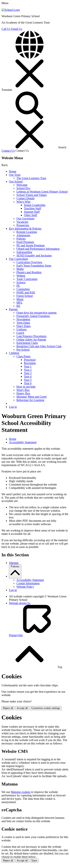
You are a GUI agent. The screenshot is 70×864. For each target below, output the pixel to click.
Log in (13, 406)
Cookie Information (28, 583)
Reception (30, 363)
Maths (20, 269)
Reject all (8, 708)
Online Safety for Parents (31, 339)
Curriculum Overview (29, 262)
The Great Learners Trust (31, 178)
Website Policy (25, 586)
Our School (16, 181)
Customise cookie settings (45, 708)
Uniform (21, 329)
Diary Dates (23, 326)
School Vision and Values (31, 195)
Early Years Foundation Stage (33, 265)
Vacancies (22, 221)
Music (20, 299)
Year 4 (28, 376)
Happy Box (23, 393)
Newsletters (23, 319)
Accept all (22, 708)
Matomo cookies (20, 792)
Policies (21, 238)
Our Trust (14, 174)
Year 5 (28, 379)
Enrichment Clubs (27, 342)
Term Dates (23, 322)
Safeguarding (24, 252)
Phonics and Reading (28, 272)
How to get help (25, 386)
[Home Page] (10, 9)
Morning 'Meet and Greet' (31, 396)
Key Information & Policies (25, 228)
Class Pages (23, 356)
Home (12, 171)
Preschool (29, 359)
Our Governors (25, 218)
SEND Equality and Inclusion (34, 255)
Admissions (23, 235)
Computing (23, 289)
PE (18, 285)
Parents (13, 309)
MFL (19, 302)
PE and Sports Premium (30, 245)
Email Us (16, 28)
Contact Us (8, 150)
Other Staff (30, 215)
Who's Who (23, 201)
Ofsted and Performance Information (38, 248)
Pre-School (22, 349)
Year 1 (28, 366)
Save (34, 860)
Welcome (21, 184)
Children (14, 353)
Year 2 (28, 369)
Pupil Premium (25, 242)
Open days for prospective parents (36, 312)
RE (18, 305)
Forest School (24, 295)
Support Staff (32, 211)
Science (21, 282)
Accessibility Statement (22, 442)
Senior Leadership (34, 205)
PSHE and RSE (25, 292)
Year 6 (28, 383)
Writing (20, 275)
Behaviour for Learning (30, 400)
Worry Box (23, 390)
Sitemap (13, 562)
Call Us (5, 28)
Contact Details (25, 198)
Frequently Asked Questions (33, 316)
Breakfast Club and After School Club (38, 346)
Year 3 (28, 373)
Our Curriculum (18, 258)
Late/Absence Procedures (31, 336)
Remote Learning (26, 232)
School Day (23, 188)
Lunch (20, 332)
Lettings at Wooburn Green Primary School (42, 191)
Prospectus (22, 225)
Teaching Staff (32, 208)
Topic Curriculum (26, 279)
